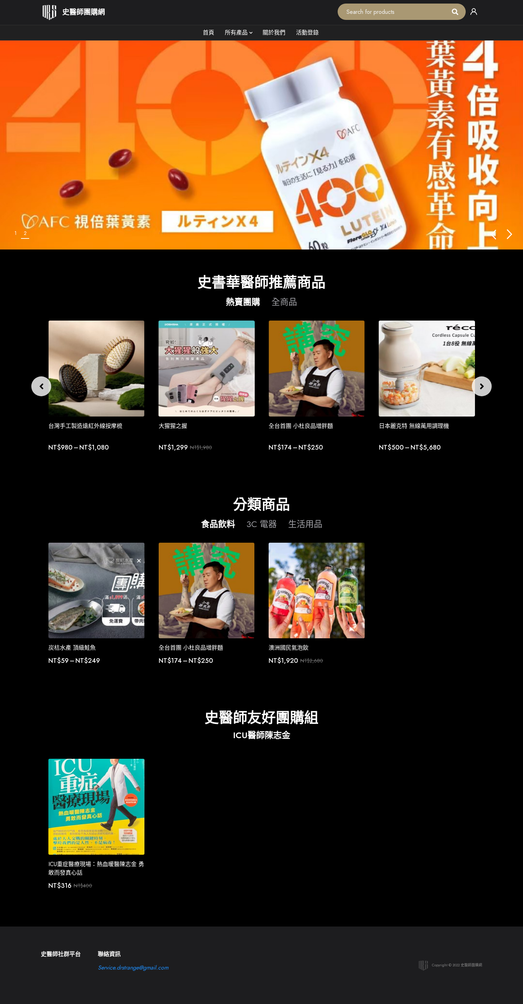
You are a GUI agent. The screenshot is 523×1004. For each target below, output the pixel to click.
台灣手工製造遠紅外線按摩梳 (85, 426)
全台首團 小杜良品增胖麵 (301, 426)
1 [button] (16, 233)
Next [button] (509, 234)
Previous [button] (493, 234)
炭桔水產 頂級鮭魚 (72, 648)
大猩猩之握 (173, 426)
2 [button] (25, 233)
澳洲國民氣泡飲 (288, 648)
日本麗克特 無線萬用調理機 (414, 426)
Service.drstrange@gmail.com (133, 967)
